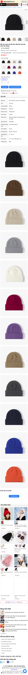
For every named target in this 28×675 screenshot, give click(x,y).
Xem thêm (23, 100)
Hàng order (8, 52)
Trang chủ (2, 7)
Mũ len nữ (20, 7)
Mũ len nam (14, 50)
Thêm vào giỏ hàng (15, 87)
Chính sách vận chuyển (6, 648)
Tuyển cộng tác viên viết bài (10, 656)
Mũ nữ (14, 7)
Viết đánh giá (14, 496)
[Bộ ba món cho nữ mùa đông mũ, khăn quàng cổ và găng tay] (20, 513)
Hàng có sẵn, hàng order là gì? (20, 52)
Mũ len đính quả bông (5, 595)
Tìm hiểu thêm (13, 90)
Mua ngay (4, 87)
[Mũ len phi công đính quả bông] (20, 560)
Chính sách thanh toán (6, 650)
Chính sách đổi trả (5, 646)
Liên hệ (3, 653)
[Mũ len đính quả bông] (7, 584)
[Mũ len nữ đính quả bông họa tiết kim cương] (20, 537)
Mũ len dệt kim (4, 548)
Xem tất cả (3, 633)
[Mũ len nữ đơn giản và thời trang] (20, 584)
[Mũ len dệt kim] (7, 537)
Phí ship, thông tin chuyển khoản (8, 643)
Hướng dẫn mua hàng (6, 641)
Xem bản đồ (14, 669)
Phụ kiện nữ (9, 7)
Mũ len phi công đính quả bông (21, 572)
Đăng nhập (24, 1)
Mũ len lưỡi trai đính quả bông (7, 525)
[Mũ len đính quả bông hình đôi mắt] (7, 560)
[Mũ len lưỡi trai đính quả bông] (7, 513)
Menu (4, 4)
